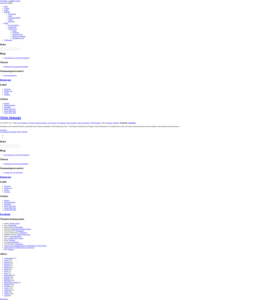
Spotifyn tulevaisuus (23, 234)
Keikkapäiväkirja (9, 105)
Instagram (5, 79)
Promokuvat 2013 (18, 38)
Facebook (7, 89)
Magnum (7, 277)
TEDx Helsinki (10, 118)
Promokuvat (12, 27)
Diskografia (12, 14)
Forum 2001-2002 (10, 113)
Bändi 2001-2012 (10, 109)
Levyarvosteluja (13, 25)
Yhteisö (6, 8)
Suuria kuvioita (17, 34)
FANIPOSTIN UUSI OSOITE (36, 246)
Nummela (15, 33)
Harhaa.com (8, 91)
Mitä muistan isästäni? (11, 282)
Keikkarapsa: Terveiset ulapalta (21, 229)
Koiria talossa (12, 225)
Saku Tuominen (72, 123)
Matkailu (7, 279)
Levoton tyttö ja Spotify (15, 238)
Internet (6, 266)
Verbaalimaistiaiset (14, 18)
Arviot (6, 260)
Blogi (6, 6)
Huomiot (109, 123)
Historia (6, 103)
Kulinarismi (8, 275)
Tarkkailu (7, 286)
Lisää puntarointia (15, 236)
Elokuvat (7, 262)
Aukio (14, 31)
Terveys (6, 288)
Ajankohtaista (8, 258)
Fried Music (4, 299)
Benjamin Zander (41, 123)
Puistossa (12, 240)
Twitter (6, 93)
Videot (10, 19)
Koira (6, 273)
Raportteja (7, 107)
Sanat (10, 16)
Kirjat (6, 271)
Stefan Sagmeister (83, 123)
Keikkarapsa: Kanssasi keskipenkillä (16, 67)
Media (6, 23)
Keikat (6, 10)
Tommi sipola (8, 248)
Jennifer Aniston (14, 223)
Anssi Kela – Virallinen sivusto (10, 1)
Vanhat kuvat (12, 29)
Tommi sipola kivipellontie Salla (14, 246)
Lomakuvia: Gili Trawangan (13, 172)
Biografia (11, 21)
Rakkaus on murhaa (18, 36)
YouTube (7, 95)
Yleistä (6, 295)
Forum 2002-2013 (10, 111)
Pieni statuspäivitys (10, 75)
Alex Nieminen (22, 123)
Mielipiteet (7, 280)
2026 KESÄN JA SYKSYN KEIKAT (17, 58)
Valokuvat (7, 290)
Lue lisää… (4, 130)
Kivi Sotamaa (61, 123)
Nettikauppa (8, 40)
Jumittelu (7, 267)
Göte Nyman (52, 123)
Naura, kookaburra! (12, 242)
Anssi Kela (3, 3)
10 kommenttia (13, 132)
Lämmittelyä (20, 231)
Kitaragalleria (18, 227)
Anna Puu (31, 123)
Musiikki (7, 12)
